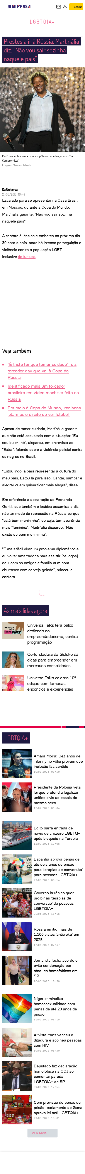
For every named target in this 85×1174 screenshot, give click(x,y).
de (20, 256)
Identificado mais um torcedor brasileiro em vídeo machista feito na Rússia (43, 393)
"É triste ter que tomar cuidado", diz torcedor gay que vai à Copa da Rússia (42, 371)
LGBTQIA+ (42, 21)
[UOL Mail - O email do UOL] (58, 6)
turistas (29, 256)
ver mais (39, 1133)
